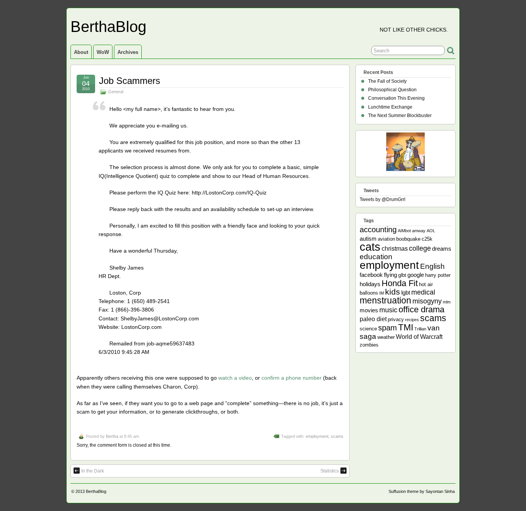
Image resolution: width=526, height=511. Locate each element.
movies (369, 310)
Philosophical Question (392, 89)
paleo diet (373, 318)
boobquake (408, 239)
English (432, 266)
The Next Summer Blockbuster (400, 115)
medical (423, 292)
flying (390, 274)
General (115, 91)
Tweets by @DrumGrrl (382, 199)
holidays (370, 284)
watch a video (235, 378)
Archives (127, 52)
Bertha (112, 436)
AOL (431, 230)
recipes (412, 319)
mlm (447, 302)
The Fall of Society (387, 81)
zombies (369, 345)
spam (387, 327)
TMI (405, 327)
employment (317, 436)
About (81, 52)
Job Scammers (129, 80)
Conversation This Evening (396, 98)
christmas (395, 248)
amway (418, 230)
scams (337, 436)
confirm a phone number (291, 378)
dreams (441, 248)
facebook (371, 274)
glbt (402, 275)
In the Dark (92, 471)
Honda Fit (400, 283)
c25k (427, 239)
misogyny (427, 301)
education (376, 257)
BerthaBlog (108, 26)
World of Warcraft (419, 336)
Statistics (329, 471)
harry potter (438, 275)
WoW (103, 52)
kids (392, 292)
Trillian (420, 329)
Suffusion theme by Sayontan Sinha (422, 491)
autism (368, 238)
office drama (421, 309)
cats (370, 246)
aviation (386, 239)
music (388, 310)
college (420, 248)
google (415, 274)
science (368, 329)
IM (381, 293)
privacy (396, 319)
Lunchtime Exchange (390, 107)
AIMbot (404, 230)
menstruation (385, 300)
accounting (378, 229)
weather (386, 337)
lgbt (405, 292)
